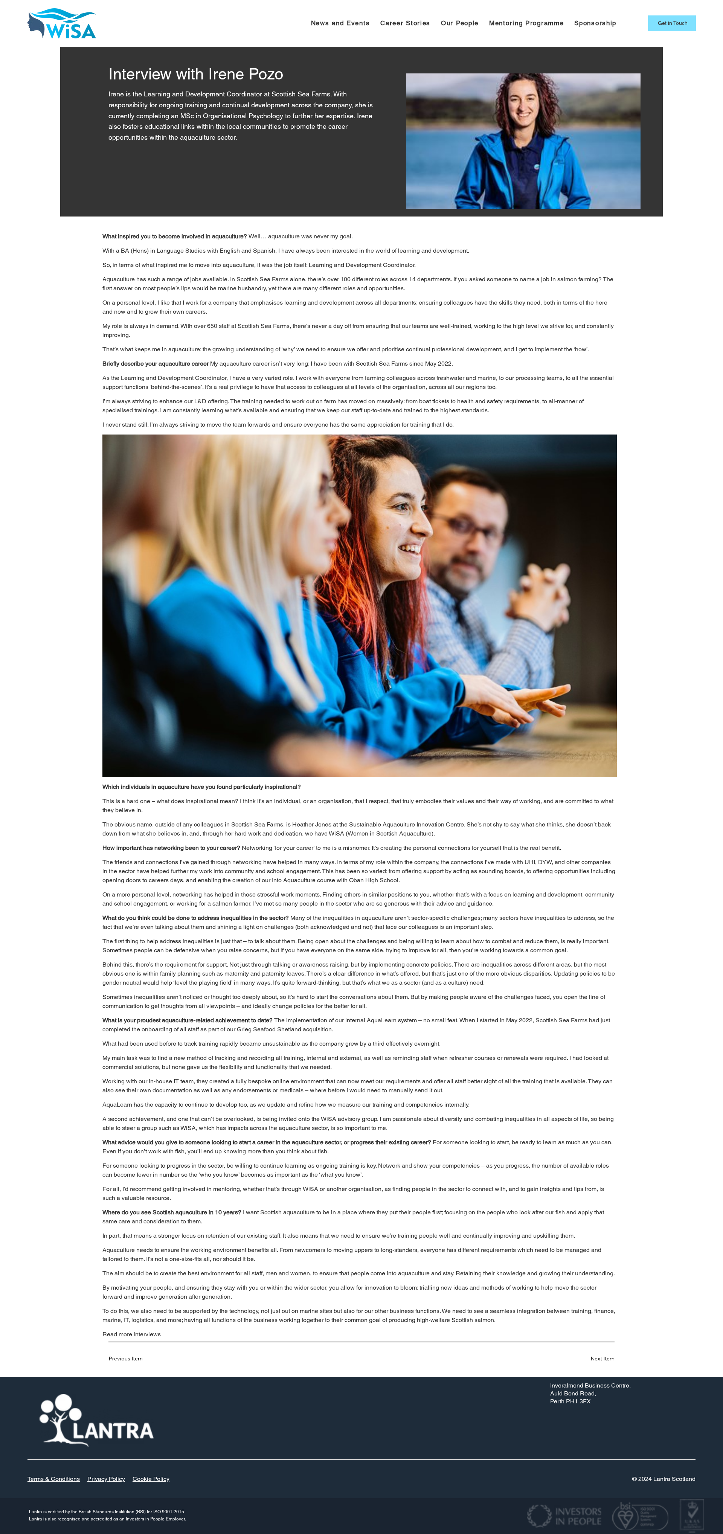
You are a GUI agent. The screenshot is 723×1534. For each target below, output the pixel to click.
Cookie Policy (151, 1478)
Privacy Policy (106, 1478)
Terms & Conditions (53, 1478)
